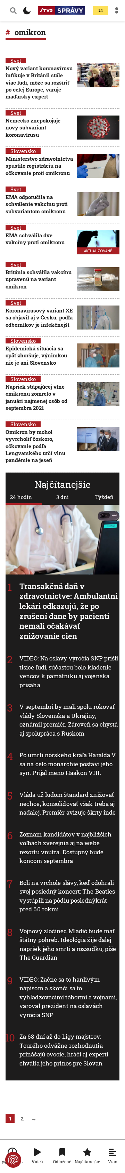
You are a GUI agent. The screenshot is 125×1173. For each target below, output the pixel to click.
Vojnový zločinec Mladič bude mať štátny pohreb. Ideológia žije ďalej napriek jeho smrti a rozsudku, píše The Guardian (67, 944)
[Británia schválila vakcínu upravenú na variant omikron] (98, 280)
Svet (15, 60)
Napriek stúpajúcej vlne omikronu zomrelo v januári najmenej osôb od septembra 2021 (36, 397)
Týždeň (104, 496)
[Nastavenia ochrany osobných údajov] (13, 1160)
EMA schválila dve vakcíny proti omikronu (35, 239)
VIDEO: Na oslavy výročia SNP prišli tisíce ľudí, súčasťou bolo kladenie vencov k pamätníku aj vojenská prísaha (68, 671)
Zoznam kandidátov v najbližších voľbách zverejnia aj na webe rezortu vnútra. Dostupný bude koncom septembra (65, 847)
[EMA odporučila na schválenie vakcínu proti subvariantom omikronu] (98, 204)
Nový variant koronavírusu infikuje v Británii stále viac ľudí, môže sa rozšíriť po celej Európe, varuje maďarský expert (39, 82)
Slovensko (23, 151)
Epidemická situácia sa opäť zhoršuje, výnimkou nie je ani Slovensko (36, 355)
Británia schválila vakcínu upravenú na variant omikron (39, 279)
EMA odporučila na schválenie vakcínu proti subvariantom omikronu (37, 204)
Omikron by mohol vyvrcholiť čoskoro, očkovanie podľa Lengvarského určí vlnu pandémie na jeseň (35, 445)
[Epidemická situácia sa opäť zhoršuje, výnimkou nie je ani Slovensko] (98, 356)
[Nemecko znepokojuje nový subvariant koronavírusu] (98, 128)
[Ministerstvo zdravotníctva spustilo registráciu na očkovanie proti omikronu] (98, 166)
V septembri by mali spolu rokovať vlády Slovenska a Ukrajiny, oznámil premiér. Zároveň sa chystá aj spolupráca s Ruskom (68, 720)
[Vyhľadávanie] (13, 10)
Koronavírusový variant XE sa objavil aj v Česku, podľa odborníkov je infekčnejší (39, 317)
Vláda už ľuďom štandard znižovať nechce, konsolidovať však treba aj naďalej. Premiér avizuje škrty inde (67, 803)
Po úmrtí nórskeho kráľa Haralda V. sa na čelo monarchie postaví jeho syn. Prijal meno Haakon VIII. (68, 764)
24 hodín (21, 496)
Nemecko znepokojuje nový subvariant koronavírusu (33, 127)
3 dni (62, 496)
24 (101, 10)
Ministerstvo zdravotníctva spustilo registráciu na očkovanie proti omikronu (39, 165)
